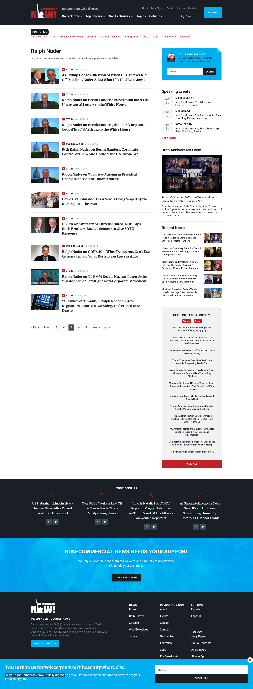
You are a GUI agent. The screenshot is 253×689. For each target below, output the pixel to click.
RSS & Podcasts (201, 643)
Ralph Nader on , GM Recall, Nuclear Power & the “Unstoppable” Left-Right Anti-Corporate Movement (104, 278)
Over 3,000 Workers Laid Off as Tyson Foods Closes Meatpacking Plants (102, 508)
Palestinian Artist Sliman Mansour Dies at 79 (192, 451)
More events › (170, 138)
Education (166, 643)
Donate (213, 12)
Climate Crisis (39, 36)
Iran (53, 36)
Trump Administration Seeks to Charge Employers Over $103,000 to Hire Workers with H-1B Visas (192, 419)
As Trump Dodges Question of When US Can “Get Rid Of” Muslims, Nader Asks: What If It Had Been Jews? (104, 77)
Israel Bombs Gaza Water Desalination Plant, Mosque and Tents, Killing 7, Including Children (192, 373)
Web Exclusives (119, 16)
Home (132, 609)
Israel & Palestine (110, 36)
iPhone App (198, 656)
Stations (181, 8)
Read (198, 321)
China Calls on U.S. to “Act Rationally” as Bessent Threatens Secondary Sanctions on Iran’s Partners (192, 340)
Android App (198, 649)
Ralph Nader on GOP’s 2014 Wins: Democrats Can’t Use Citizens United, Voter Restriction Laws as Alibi (106, 253)
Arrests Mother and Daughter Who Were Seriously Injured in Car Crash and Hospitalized (192, 432)
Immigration (131, 36)
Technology (169, 36)
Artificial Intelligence (71, 36)
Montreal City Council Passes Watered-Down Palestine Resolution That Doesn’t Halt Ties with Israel (192, 386)
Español (192, 8)
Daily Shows (70, 16)
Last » (106, 327)
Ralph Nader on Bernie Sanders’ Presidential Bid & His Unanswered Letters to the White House (105, 102)
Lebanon (92, 36)
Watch (186, 321)
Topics (141, 16)
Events (170, 8)
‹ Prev (46, 327)
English (195, 609)
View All (191, 464)
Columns (155, 16)
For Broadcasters (170, 656)
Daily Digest (157, 8)
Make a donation (126, 577)
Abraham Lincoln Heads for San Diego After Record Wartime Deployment (53, 508)
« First (35, 327)
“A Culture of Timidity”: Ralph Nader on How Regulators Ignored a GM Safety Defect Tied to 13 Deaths (101, 306)
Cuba (145, 36)
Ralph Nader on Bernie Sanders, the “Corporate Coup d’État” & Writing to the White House (103, 127)
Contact (164, 622)
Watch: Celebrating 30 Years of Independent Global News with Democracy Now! (188, 199)
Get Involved (167, 636)
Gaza (155, 36)
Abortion (185, 36)
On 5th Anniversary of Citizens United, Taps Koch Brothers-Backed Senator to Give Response (101, 228)
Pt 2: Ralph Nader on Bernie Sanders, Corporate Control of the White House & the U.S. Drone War (101, 151)
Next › (96, 327)
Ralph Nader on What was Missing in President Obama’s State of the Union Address (99, 176)
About (145, 8)
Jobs (163, 649)
